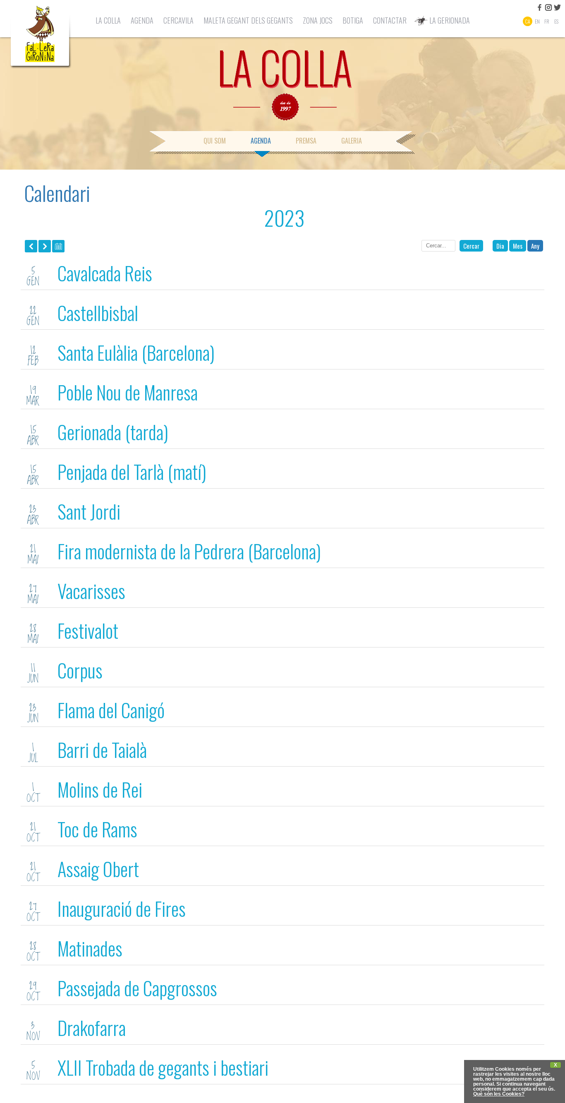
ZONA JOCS (318, 20)
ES (556, 21)
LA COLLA (108, 20)
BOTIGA (352, 20)
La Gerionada (449, 20)
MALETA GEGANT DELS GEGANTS (248, 20)
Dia (500, 245)
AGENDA (142, 20)
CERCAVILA (178, 20)
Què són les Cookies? (498, 1094)
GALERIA (351, 141)
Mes (517, 245)
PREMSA (306, 141)
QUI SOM (214, 141)
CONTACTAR (390, 20)
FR (546, 21)
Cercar (471, 245)
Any (535, 245)
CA (527, 21)
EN (537, 21)
